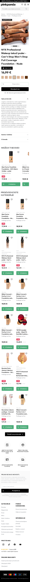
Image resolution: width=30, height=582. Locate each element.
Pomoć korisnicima (21, 509)
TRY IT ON (8, 68)
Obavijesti (4, 566)
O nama (18, 534)
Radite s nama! (20, 529)
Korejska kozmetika (7, 526)
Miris (2, 515)
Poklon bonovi (20, 531)
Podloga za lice (16, 15)
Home (3, 14)
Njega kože (4, 510)
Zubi (2, 521)
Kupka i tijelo (5, 523)
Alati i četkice (5, 518)
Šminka (3, 15)
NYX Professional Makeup (14, 14)
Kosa (2, 512)
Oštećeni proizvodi (7, 529)
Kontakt (18, 526)
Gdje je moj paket (21, 512)
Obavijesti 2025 (6, 563)
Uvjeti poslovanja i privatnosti (10, 560)
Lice (9, 15)
